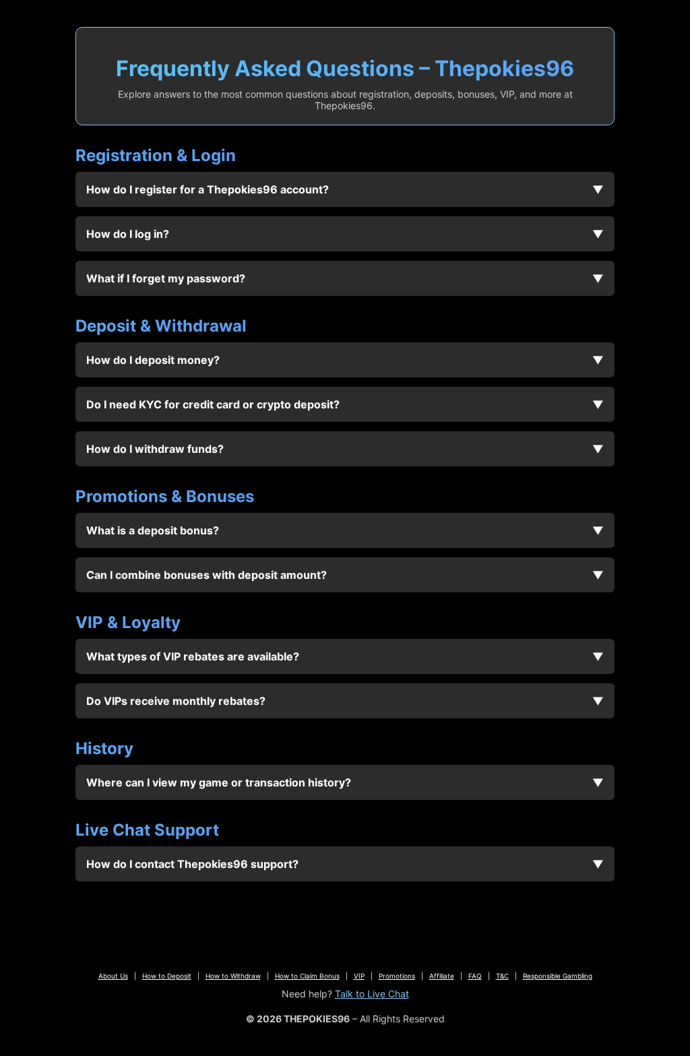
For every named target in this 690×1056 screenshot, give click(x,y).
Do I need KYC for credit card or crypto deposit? (213, 404)
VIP (359, 976)
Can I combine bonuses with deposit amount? (206, 575)
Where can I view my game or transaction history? (218, 782)
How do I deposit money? (153, 360)
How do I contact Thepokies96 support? (192, 864)
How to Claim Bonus (307, 976)
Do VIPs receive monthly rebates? (175, 701)
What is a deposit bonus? (152, 530)
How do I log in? (127, 234)
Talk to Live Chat (372, 993)
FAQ (475, 976)
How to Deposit (166, 976)
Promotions (397, 976)
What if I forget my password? (165, 278)
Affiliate (441, 976)
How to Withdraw (233, 976)
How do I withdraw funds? (155, 449)
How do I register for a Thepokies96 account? (207, 189)
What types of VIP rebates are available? (192, 656)
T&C (502, 976)
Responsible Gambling (557, 976)
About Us (113, 976)
